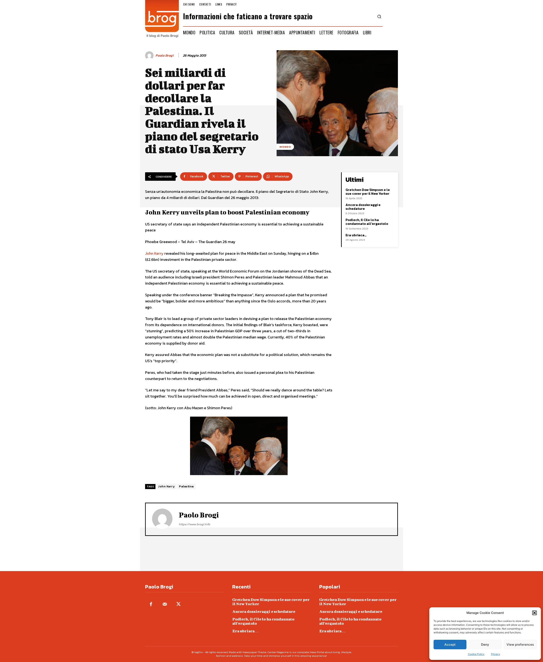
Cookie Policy (476, 654)
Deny (485, 645)
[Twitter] (178, 604)
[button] (534, 613)
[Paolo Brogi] (150, 55)
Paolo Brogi (164, 55)
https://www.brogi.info (194, 524)
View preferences (520, 645)
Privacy (495, 654)
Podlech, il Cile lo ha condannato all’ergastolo (367, 221)
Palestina (186, 486)
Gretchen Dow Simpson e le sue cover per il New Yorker (368, 191)
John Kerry (154, 253)
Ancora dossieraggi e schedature (363, 206)
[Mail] (165, 604)
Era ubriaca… (356, 235)
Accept (450, 645)
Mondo (285, 147)
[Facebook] (151, 604)
